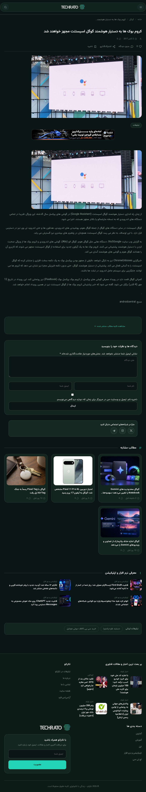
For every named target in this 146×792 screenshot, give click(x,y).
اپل (140, 746)
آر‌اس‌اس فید (64, 697)
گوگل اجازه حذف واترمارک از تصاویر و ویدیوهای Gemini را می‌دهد (121, 543)
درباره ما (66, 678)
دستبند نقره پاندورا (111, 629)
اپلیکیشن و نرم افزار (133, 753)
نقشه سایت (64, 691)
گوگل (131, 19)
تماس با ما (65, 684)
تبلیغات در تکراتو (62, 671)
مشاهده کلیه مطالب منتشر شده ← (109, 326)
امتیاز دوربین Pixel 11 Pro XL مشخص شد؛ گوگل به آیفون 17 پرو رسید (73, 491)
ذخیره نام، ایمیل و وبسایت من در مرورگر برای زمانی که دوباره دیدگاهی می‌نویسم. (97, 399)
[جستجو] (5, 7)
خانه (140, 19)
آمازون (139, 733)
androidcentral (128, 302)
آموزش (138, 740)
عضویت (37, 764)
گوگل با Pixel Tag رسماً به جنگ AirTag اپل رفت (29, 491)
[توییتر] (131, 430)
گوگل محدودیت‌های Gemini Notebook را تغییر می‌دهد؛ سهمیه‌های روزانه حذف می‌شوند (120, 493)
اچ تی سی (137, 759)
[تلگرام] (114, 430)
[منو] (140, 7)
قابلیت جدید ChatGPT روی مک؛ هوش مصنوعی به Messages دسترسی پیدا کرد (34, 603)
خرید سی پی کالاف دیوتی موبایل (81, 629)
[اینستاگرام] (122, 430)
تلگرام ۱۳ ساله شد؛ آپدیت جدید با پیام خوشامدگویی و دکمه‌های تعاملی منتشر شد (33, 587)
